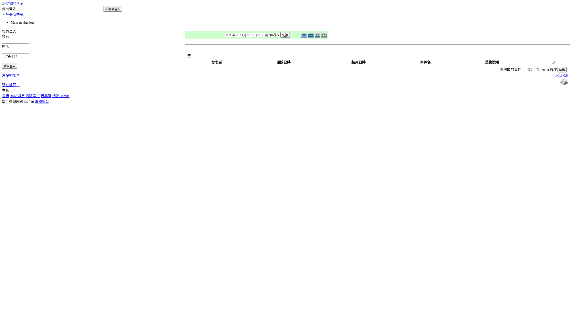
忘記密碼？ (11, 76)
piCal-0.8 (561, 75)
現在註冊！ (11, 85)
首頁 (5, 96)
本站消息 (17, 96)
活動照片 (32, 96)
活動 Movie (60, 96)
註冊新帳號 (14, 14)
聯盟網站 (42, 102)
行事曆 (46, 96)
